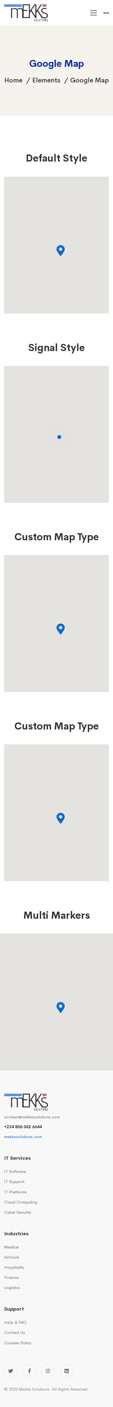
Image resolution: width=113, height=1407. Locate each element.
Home (13, 80)
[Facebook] (29, 1370)
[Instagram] (48, 1370)
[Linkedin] (66, 1370)
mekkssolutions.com (23, 1136)
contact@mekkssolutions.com (32, 1116)
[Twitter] (10, 1370)
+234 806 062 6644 (23, 1126)
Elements (46, 80)
